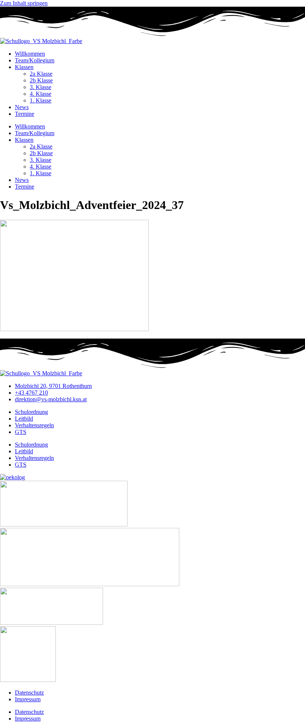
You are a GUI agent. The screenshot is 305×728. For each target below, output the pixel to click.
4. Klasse (40, 94)
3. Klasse (40, 87)
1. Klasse (40, 100)
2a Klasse (41, 74)
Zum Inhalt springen (24, 3)
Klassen (24, 67)
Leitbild (24, 418)
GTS (20, 432)
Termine (24, 114)
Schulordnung (31, 412)
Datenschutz (29, 692)
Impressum (28, 699)
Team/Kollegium (34, 60)
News (22, 107)
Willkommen (30, 53)
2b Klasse (41, 80)
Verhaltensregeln (34, 425)
